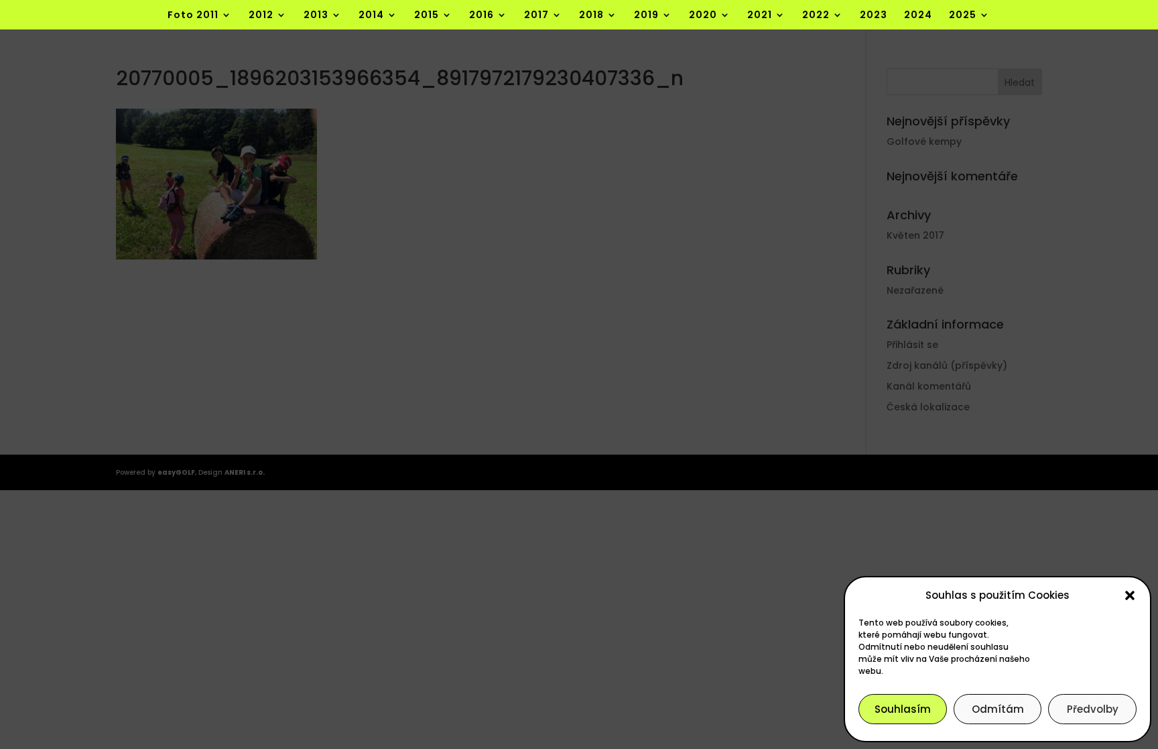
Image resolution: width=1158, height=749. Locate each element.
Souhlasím (903, 709)
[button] (1130, 595)
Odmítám (998, 709)
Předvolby (1092, 709)
